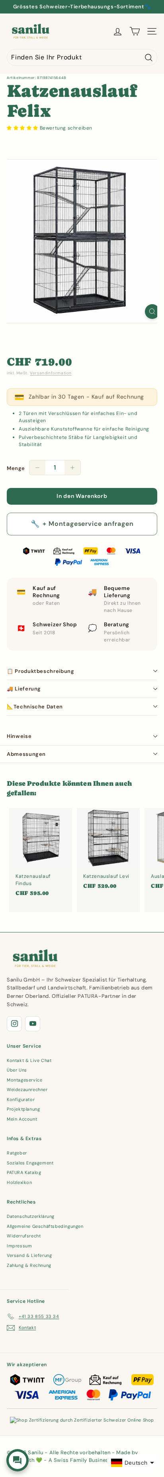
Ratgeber (17, 1153)
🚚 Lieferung (24, 688)
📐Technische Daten (35, 706)
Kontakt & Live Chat (29, 1060)
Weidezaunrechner (27, 1089)
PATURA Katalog (24, 1172)
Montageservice (24, 1080)
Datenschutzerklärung (31, 1216)
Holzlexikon (19, 1182)
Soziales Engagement (30, 1163)
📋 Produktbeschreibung (40, 671)
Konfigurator (21, 1099)
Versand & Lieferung (29, 1255)
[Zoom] (152, 311)
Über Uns (17, 1070)
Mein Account (22, 1119)
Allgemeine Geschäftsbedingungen (45, 1226)
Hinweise (19, 736)
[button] (23, 128)
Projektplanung (23, 1109)
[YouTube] (32, 1023)
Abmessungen (26, 754)
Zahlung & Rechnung (29, 1265)
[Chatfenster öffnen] (17, 1460)
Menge (16, 468)
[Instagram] (14, 1023)
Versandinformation (51, 373)
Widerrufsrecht (24, 1236)
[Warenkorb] (134, 31)
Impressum (19, 1246)
